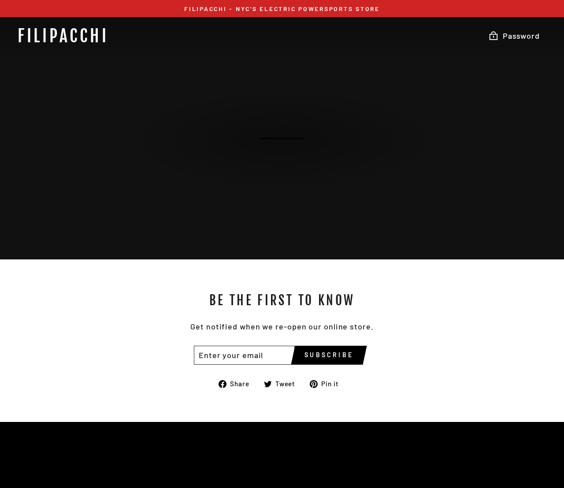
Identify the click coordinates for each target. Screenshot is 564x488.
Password (521, 36)
